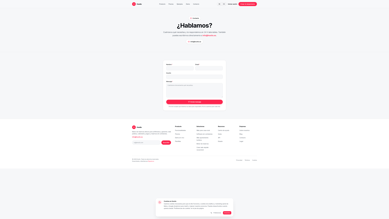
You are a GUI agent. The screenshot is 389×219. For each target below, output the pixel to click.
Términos (247, 160)
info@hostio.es (209, 35)
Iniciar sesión (232, 4)
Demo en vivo (179, 137)
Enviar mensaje (195, 102)
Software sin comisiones (204, 134)
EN (224, 4)
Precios (171, 4)
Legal (241, 141)
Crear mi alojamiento (247, 4)
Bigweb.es (151, 161)
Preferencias (217, 213)
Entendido (227, 213)
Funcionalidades (180, 130)
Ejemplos (180, 4)
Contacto (196, 4)
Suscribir (166, 142)
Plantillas (178, 141)
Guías (220, 134)
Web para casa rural (203, 130)
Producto (162, 4)
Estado (220, 141)
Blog (240, 134)
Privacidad (239, 160)
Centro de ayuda (223, 130)
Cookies (254, 160)
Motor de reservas (203, 144)
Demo (188, 4)
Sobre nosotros (244, 130)
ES (219, 4)
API (219, 137)
